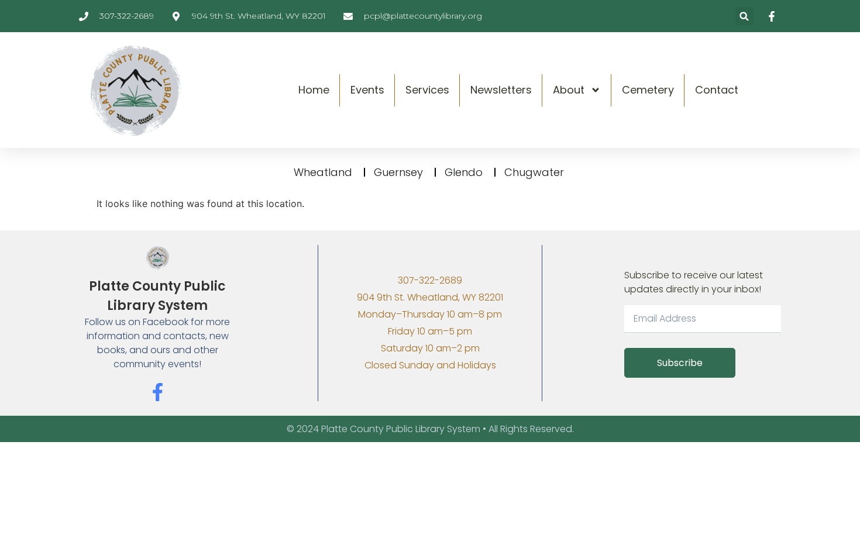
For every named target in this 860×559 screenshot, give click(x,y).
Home (313, 89)
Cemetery (648, 89)
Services (427, 89)
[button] (744, 16)
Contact (716, 89)
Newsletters (501, 89)
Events (367, 89)
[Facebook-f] (158, 392)
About (568, 89)
